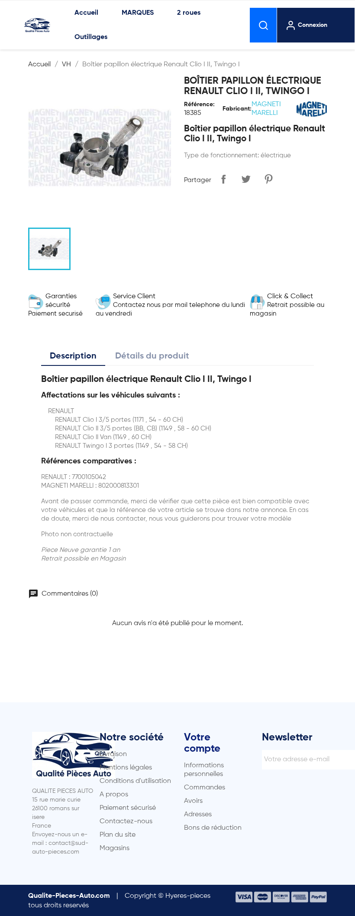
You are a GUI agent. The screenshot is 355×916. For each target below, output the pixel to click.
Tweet (246, 179)
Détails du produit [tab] (152, 356)
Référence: (199, 104)
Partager (223, 179)
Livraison (113, 754)
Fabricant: (237, 109)
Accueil (86, 13)
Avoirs (193, 801)
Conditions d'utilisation (135, 781)
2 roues (188, 13)
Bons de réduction (213, 828)
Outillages (90, 37)
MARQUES (138, 13)
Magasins (114, 848)
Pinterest (268, 179)
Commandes (204, 787)
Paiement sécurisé (128, 808)
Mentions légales (126, 767)
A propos (114, 794)
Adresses (198, 814)
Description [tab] (73, 356)
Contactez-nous (126, 821)
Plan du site (118, 834)
